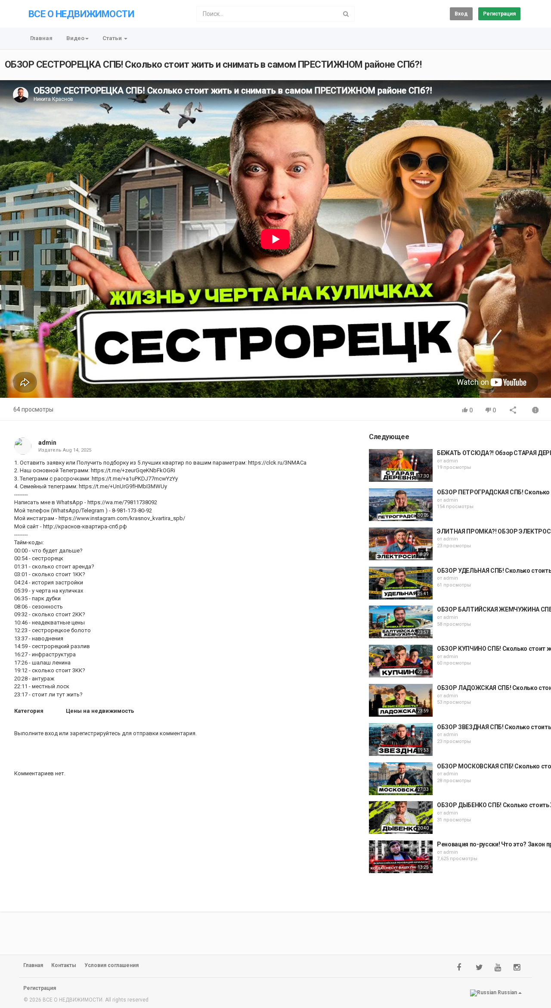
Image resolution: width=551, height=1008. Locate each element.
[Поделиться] (513, 411)
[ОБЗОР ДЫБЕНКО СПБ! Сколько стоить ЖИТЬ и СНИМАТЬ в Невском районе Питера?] (401, 817)
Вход (461, 14)
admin (47, 442)
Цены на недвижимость (100, 711)
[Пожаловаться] (535, 411)
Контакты (63, 965)
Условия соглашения (111, 965)
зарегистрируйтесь (95, 733)
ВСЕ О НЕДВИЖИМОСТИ (81, 14)
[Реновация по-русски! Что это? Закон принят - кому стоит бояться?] (401, 856)
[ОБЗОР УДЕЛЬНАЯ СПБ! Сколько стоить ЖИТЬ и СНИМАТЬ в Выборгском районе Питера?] (401, 583)
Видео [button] (75, 38)
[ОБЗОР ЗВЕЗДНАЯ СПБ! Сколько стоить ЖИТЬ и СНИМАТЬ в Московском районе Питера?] (401, 739)
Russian (507, 992)
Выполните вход (36, 733)
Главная (41, 38)
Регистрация (499, 14)
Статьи (112, 38)
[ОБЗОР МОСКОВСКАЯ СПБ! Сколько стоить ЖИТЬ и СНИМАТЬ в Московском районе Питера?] (401, 778)
